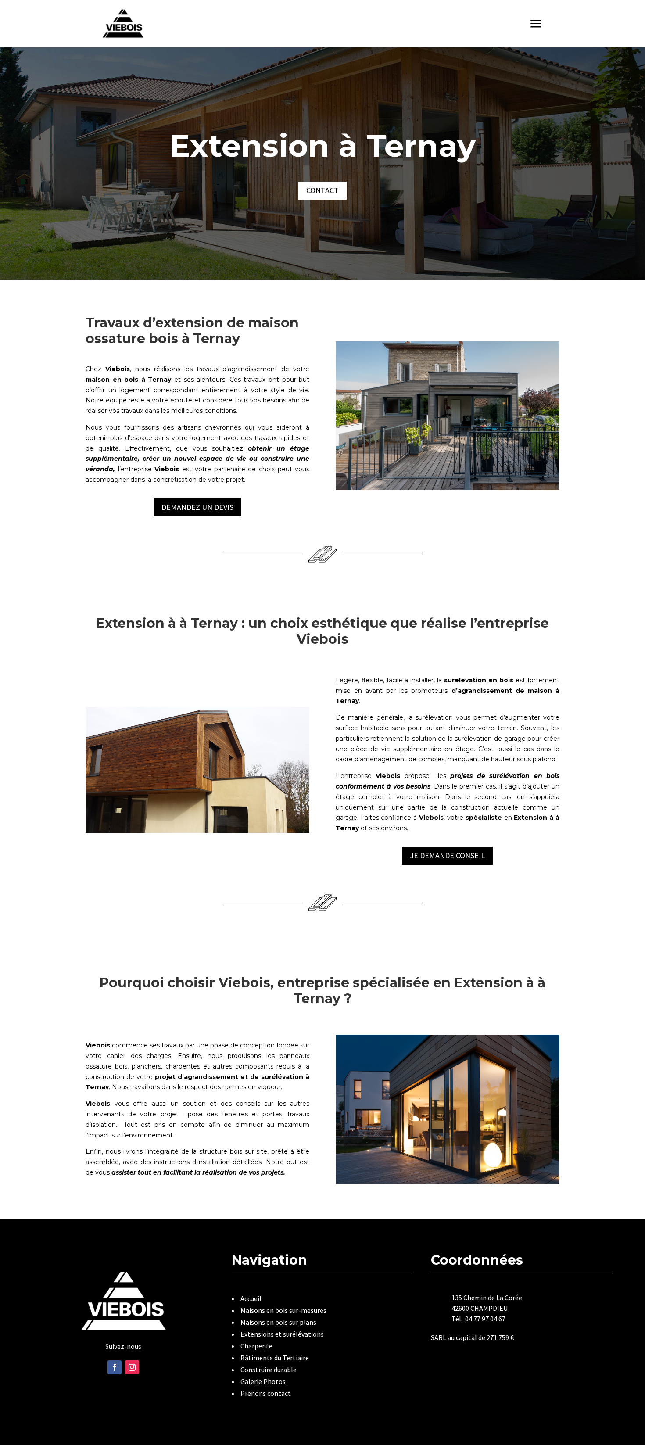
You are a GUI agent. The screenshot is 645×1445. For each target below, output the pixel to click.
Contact (322, 190)
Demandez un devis (197, 507)
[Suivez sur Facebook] (115, 1367)
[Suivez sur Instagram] (132, 1367)
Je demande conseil (447, 855)
